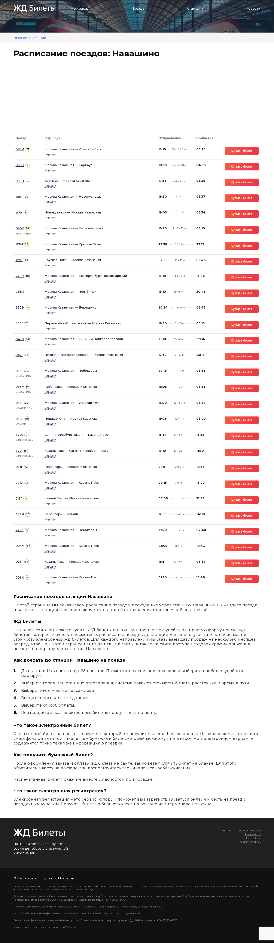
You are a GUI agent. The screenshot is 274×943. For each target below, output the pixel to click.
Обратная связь (250, 841)
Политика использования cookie (240, 830)
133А (19, 435)
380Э (20, 307)
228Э (20, 530)
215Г (19, 498)
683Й (20, 514)
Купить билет (241, 151)
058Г (19, 403)
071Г (19, 467)
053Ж (20, 387)
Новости (253, 8)
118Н (19, 197)
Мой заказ (79, 8)
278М (20, 276)
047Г (19, 355)
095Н (20, 181)
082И (20, 149)
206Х (20, 577)
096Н (20, 165)
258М (20, 292)
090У (20, 228)
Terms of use (253, 838)
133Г (19, 451)
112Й (19, 260)
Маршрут (50, 154)
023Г (19, 562)
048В (20, 339)
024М (20, 546)
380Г (19, 323)
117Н (19, 213)
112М (19, 244)
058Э (20, 419)
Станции (195, 8)
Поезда (137, 8)
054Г (19, 371)
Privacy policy (253, 834)
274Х (19, 483)
